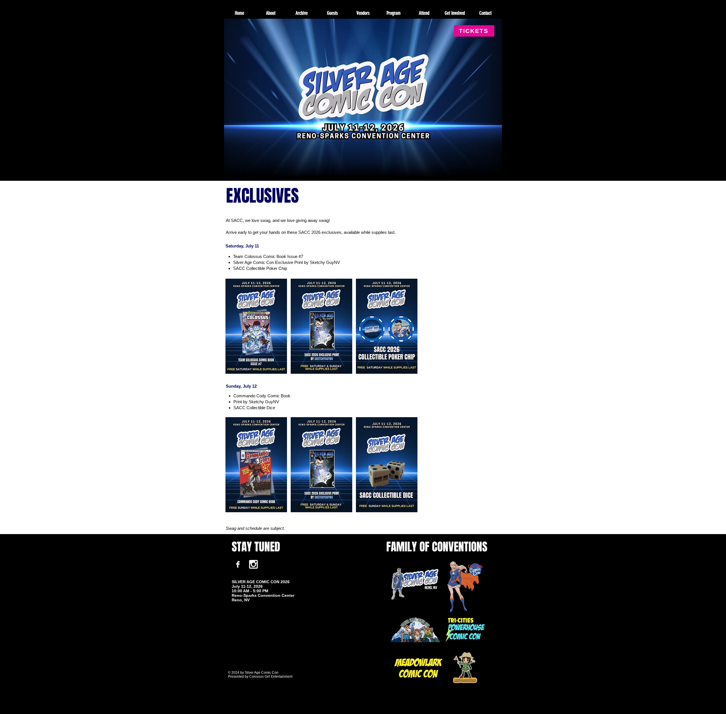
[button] (301, 13)
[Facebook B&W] (238, 564)
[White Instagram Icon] (253, 564)
